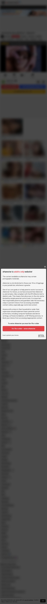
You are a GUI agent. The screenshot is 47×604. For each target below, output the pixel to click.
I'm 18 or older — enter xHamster (23, 329)
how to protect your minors (11, 335)
